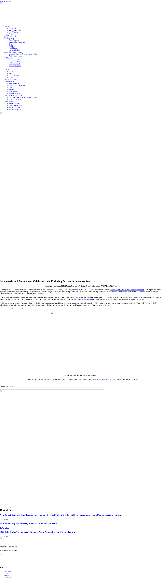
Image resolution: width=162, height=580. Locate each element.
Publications (8, 58)
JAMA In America (10, 36)
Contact (11, 34)
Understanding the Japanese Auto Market (23, 54)
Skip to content (5, 1)
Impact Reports (14, 60)
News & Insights (14, 50)
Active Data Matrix (15, 56)
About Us (12, 28)
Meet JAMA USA (15, 30)
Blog (10, 44)
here (95, 375)
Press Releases (14, 40)
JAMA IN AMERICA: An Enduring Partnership (127, 290)
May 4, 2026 (4, 519)
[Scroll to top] (1, 554)
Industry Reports (14, 64)
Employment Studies (16, 62)
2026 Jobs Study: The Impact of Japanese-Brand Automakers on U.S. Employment (37, 532)
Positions (12, 46)
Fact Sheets (13, 48)
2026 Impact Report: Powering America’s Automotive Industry (28, 523)
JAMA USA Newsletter (17, 42)
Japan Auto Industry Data (13, 52)
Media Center (9, 38)
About (6, 26)
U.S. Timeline (14, 32)
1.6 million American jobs (83, 299)
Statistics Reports (15, 66)
